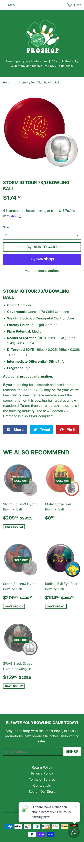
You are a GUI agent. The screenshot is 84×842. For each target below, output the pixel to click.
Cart (77, 5)
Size (6, 227)
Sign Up (72, 751)
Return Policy (42, 767)
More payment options (42, 271)
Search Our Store (42, 791)
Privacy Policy (42, 773)
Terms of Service (42, 779)
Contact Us (42, 785)
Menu (12, 5)
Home (7, 82)
